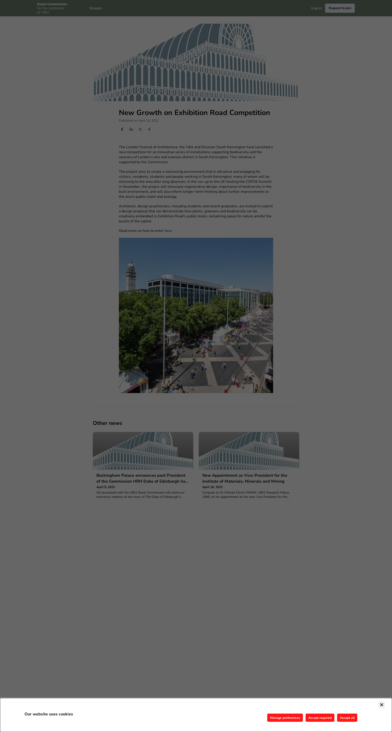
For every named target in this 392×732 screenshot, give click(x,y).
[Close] (381, 705)
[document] (196, 715)
